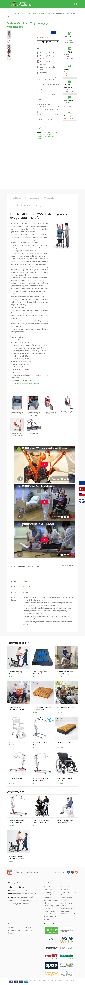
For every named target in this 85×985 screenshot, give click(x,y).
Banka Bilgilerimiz (69, 118)
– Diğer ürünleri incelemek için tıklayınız (25, 383)
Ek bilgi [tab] (38, 205)
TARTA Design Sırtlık (68, 914)
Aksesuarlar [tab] (34, 198)
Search (75, 4)
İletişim (10, 933)
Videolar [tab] (51, 198)
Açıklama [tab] (17, 198)
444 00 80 (67, 37)
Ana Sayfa (10, 14)
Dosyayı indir (67, 566)
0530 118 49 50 (69, 52)
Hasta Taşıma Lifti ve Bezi (35, 14)
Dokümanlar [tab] (25, 205)
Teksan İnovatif (16, 386)
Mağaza (20, 14)
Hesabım (28, 930)
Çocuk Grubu (49, 887)
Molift (25, 582)
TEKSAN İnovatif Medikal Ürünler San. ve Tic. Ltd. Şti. (53, 980)
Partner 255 (27, 587)
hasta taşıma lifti (48, 133)
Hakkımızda (12, 928)
